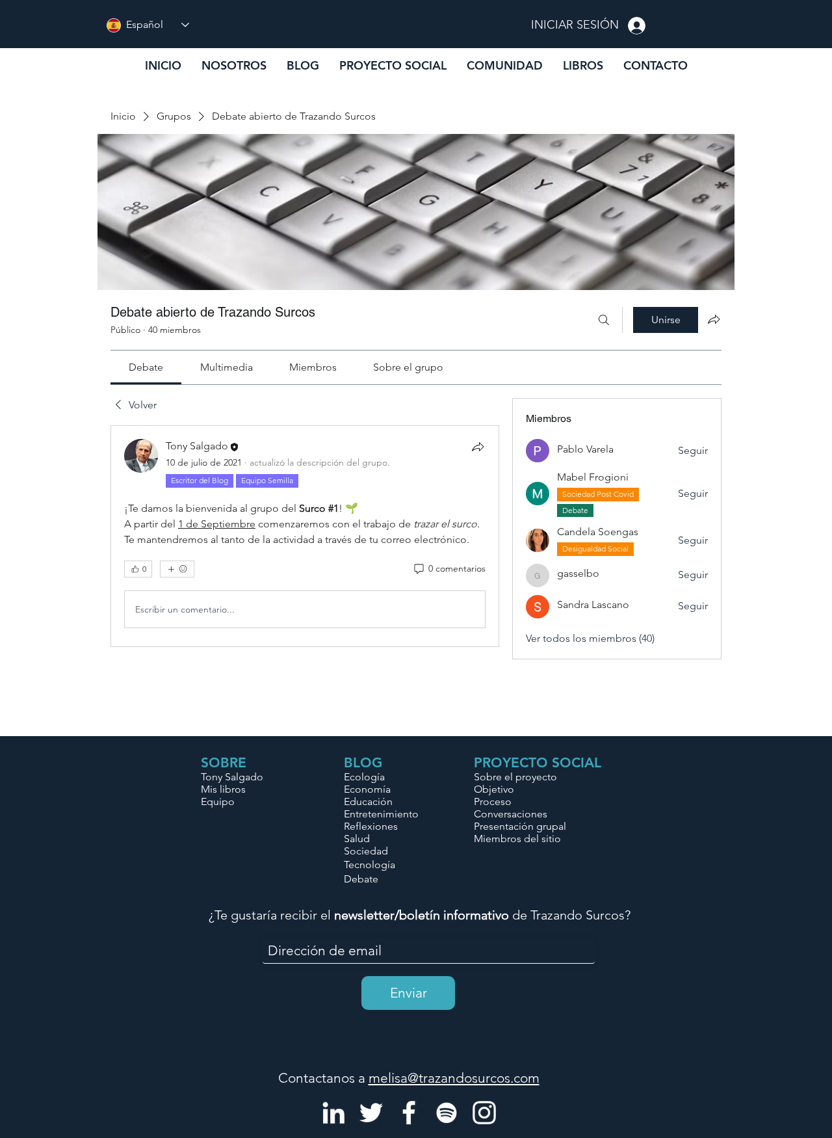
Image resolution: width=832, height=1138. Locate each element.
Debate (361, 879)
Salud (357, 838)
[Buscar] (604, 320)
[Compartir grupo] (714, 319)
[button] (504, 65)
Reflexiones (371, 826)
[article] (304, 536)
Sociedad (366, 851)
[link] (146, 367)
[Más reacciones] (177, 569)
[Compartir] (478, 447)
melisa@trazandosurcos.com (454, 1078)
